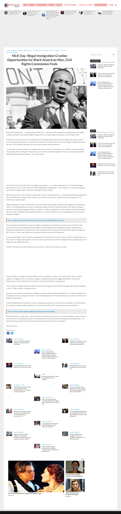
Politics (58, 5)
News (25, 5)
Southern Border (100, 5)
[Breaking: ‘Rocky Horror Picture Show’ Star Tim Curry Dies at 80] (62, 12)
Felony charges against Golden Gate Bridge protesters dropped (108, 12)
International (41, 5)
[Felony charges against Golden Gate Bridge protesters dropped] (100, 12)
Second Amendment (70, 5)
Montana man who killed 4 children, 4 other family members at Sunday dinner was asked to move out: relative (22, 437)
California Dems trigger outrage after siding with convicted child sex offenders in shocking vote (50, 449)
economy (14, 50)
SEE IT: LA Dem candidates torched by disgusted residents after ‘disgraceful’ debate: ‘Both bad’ (50, 401)
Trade (111, 5)
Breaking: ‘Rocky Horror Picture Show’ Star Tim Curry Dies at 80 (70, 12)
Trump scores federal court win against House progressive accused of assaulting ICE (33, 13)
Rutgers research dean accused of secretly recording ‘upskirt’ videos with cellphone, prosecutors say (22, 414)
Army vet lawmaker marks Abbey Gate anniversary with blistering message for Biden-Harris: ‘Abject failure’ (78, 389)
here (16, 326)
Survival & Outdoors (86, 5)
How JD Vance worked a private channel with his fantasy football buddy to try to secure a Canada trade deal (22, 389)
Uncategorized (19, 339)
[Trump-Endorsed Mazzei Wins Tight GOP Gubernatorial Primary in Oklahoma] (37, 423)
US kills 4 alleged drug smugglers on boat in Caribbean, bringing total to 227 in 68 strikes (77, 437)
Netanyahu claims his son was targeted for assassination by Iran (90, 12)
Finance (32, 5)
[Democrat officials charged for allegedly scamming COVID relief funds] (6, 12)
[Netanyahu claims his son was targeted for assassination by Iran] (81, 12)
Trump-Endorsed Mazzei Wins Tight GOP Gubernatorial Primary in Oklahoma (50, 425)
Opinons (51, 5)
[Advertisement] (60, 34)
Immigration (28, 50)
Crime (8, 50)
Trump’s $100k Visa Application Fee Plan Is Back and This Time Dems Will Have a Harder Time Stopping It (78, 414)
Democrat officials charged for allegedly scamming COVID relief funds (15, 12)
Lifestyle (46, 50)
